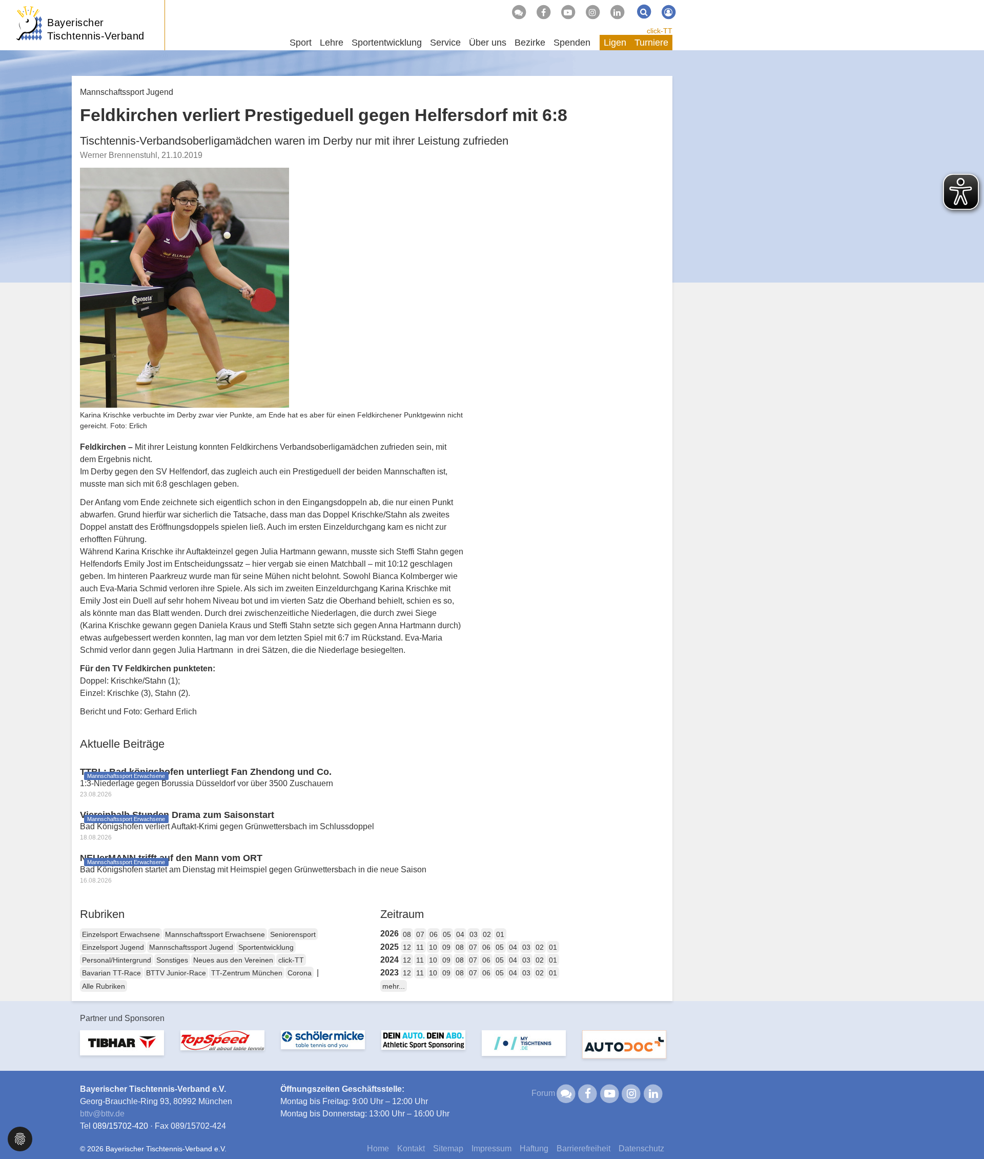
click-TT (659, 31)
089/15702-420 (120, 1126)
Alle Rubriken (103, 986)
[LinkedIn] (617, 12)
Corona (300, 973)
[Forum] (518, 12)
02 (487, 934)
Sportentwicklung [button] (387, 42)
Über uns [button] (487, 42)
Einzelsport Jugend (113, 947)
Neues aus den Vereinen (233, 960)
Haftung (534, 1148)
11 (420, 947)
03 (473, 934)
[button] (20, 1138)
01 (500, 934)
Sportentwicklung (266, 947)
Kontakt (411, 1148)
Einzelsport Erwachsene (121, 934)
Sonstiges (172, 960)
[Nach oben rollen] (963, 1130)
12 (407, 947)
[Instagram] (592, 12)
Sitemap (448, 1148)
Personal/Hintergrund (116, 960)
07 (420, 934)
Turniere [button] (651, 42)
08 (407, 934)
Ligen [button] (615, 42)
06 (433, 934)
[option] (122, 1049)
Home (378, 1148)
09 (446, 947)
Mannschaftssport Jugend (191, 947)
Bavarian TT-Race (111, 973)
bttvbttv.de (102, 1113)
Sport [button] (301, 42)
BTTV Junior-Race (176, 973)
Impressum (491, 1148)
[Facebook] (543, 12)
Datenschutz (641, 1148)
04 (460, 934)
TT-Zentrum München (246, 973)
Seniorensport (293, 934)
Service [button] (445, 42)
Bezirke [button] (530, 42)
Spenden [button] (572, 42)
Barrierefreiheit (583, 1148)
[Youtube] (568, 12)
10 (433, 947)
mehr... (393, 986)
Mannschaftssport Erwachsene (215, 934)
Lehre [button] (331, 42)
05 (447, 934)
